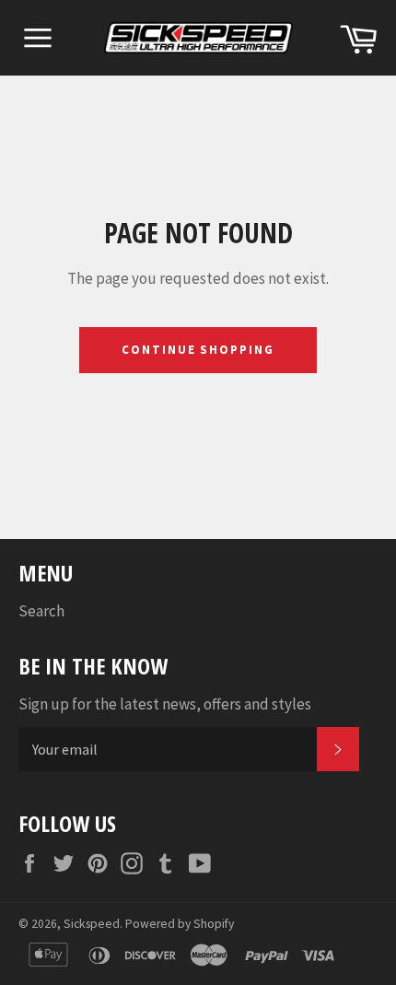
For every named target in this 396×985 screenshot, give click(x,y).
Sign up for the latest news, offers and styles (164, 704)
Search (41, 611)
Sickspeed (92, 924)
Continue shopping (198, 350)
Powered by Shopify (179, 924)
